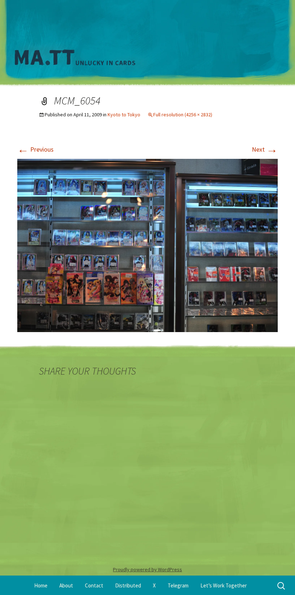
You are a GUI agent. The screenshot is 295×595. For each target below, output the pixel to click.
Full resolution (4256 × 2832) (182, 114)
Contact (94, 585)
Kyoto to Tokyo (124, 114)
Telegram (178, 585)
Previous (35, 149)
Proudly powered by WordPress (147, 569)
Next (265, 149)
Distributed (128, 585)
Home (40, 585)
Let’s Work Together (223, 585)
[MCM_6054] (147, 245)
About (66, 585)
